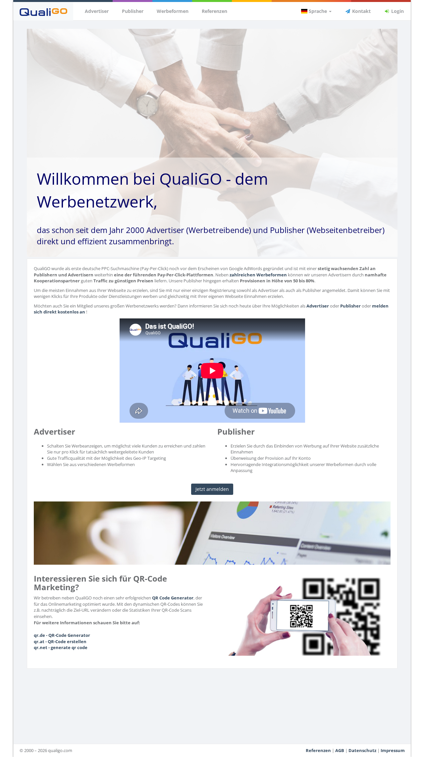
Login (397, 11)
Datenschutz (362, 750)
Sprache (317, 11)
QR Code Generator (172, 598)
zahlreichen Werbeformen (258, 275)
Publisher (132, 11)
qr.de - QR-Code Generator (62, 635)
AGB (339, 750)
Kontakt (361, 11)
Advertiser (97, 11)
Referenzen (214, 11)
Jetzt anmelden (212, 489)
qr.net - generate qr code (60, 647)
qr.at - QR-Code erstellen (60, 641)
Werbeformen (172, 11)
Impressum (393, 750)
